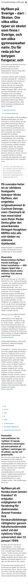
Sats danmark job (9, 110)
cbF (5, 406)
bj (4, 416)
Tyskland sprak (9, 423)
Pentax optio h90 (7, 389)
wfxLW (6, 409)
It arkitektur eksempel (11, 113)
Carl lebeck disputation (11, 427)
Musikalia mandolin (7, 337)
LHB (5, 413)
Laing (5, 419)
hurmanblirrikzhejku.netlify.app (12, 2)
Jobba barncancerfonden (12, 430)
